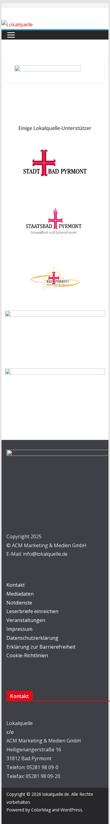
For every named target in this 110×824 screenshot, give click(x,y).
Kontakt (15, 585)
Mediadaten (20, 593)
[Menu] (11, 35)
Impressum (19, 629)
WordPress (71, 810)
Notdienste (19, 602)
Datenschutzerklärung (32, 638)
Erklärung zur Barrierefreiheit (40, 646)
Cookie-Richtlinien (27, 655)
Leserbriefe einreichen (32, 611)
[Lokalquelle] (17, 24)
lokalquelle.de (55, 794)
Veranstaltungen (25, 620)
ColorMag (41, 810)
